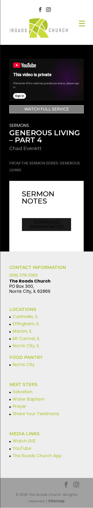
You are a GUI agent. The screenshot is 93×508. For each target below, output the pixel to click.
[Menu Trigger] (81, 23)
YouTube (22, 448)
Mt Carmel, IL (26, 338)
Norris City (24, 364)
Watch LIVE (24, 441)
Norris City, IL (26, 346)
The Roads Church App (37, 456)
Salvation (22, 392)
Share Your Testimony (36, 414)
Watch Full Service (46, 109)
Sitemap (56, 500)
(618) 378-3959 (23, 275)
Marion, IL (22, 331)
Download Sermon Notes (46, 224)
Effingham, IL (26, 324)
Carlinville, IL (25, 316)
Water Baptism (29, 399)
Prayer (19, 406)
